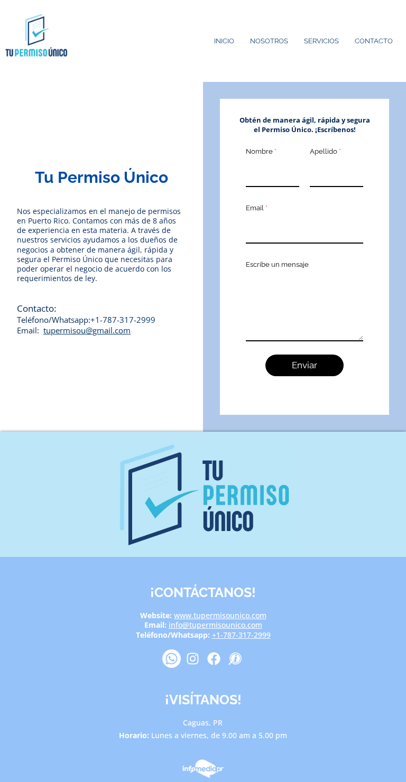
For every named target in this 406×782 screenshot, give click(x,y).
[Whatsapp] (171, 658)
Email (256, 208)
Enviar (304, 365)
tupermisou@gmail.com (87, 330)
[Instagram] (192, 658)
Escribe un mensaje (277, 264)
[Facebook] (214, 658)
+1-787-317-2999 (122, 319)
